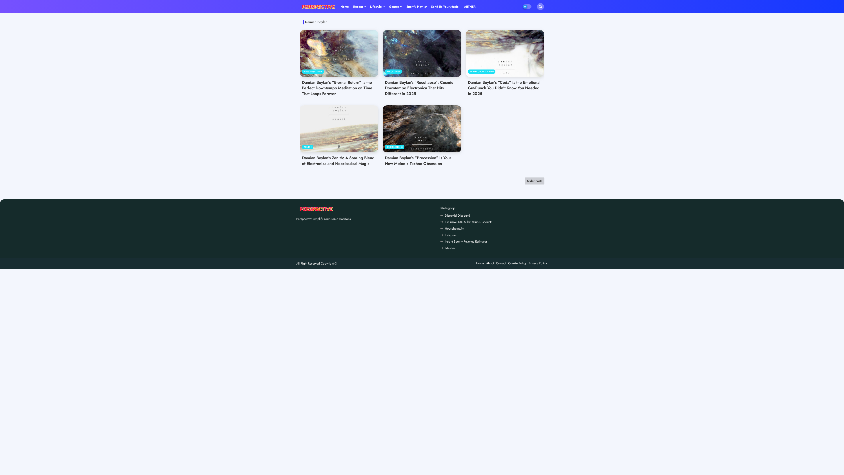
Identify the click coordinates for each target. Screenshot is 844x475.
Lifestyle (376, 6)
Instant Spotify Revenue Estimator (466, 241)
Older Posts (534, 181)
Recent (358, 6)
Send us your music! (445, 6)
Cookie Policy (517, 263)
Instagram (451, 235)
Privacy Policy (538, 263)
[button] (540, 6)
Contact (501, 263)
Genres (394, 6)
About (490, 263)
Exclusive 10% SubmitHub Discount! (468, 222)
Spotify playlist (416, 6)
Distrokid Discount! (457, 215)
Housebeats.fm (454, 228)
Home (344, 6)
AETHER (470, 6)
